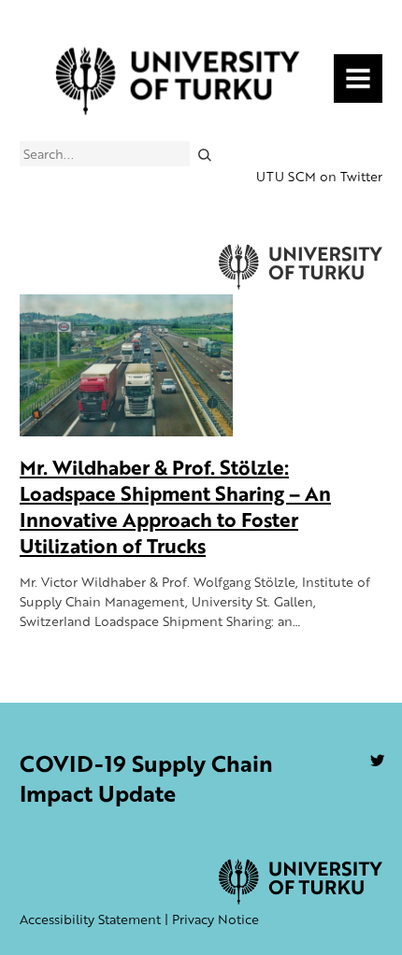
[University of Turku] (300, 899)
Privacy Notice (215, 919)
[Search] (204, 153)
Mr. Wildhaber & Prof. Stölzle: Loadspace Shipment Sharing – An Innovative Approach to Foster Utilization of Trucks (175, 506)
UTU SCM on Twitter (319, 176)
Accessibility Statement (90, 919)
